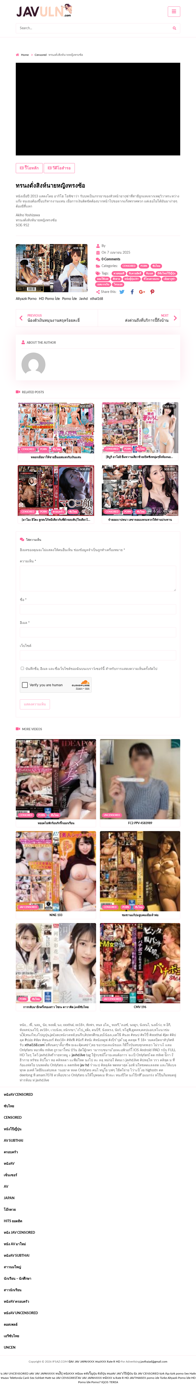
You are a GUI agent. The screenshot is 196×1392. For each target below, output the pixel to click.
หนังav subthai (16, 1255)
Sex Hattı (190, 1373)
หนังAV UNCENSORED (21, 1313)
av (6, 1186)
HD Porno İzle (49, 299)
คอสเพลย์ (10, 1324)
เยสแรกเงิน (103, 284)
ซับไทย (156, 266)
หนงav (5, 1377)
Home (25, 54)
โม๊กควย (10, 1209)
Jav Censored (28, 907)
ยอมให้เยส (102, 279)
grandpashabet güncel (73, 1026)
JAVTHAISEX (138, 1377)
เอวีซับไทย (11, 1336)
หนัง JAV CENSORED (19, 1232)
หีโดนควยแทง (151, 279)
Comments (111, 259)
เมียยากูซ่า (169, 279)
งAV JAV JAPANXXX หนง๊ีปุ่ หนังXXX (51, 1373)
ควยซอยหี (119, 273)
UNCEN (10, 1347)
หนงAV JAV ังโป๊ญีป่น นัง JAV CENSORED (133, 1373)
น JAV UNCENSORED (14, 1373)
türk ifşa (164, 1373)
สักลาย (116, 279)
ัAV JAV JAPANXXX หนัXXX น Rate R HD (103, 1377)
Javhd (83, 299)
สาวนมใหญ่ (12, 1267)
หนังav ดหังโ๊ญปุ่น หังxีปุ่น (90, 1373)
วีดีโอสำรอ (61, 168)
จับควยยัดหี (135, 273)
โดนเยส (118, 284)
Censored (41, 54)
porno (20, 1021)
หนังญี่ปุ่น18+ (132, 279)
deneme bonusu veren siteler (82, 1021)
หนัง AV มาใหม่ (15, 1244)
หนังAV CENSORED (18, 1094)
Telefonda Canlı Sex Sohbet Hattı (30, 1377)
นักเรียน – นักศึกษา (17, 1278)
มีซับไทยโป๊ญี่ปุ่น (166, 273)
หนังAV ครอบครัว (16, 1301)
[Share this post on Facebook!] (132, 292)
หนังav (9, 1163)
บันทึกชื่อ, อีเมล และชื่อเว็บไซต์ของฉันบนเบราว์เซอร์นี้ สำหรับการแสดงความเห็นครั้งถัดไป (91, 669)
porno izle (33, 1021)
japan (9, 1198)
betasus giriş (116, 1021)
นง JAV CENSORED (64, 1377)
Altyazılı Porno (26, 299)
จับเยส (149, 273)
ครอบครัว (58, 512)
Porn (144, 266)
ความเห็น (28, 561)
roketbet (47, 1026)
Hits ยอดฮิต (13, 1221)
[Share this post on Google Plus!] (142, 292)
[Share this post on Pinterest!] (152, 292)
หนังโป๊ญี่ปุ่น (13, 1129)
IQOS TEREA (109, 1382)
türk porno (177, 1373)
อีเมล (25, 623)
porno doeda (50, 1021)
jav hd (84, 1065)
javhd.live (78, 1055)
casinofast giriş (26, 1026)
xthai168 (96, 299)
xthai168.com (35, 1045)
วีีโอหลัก (31, 168)
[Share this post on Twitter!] (122, 292)
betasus (134, 1021)
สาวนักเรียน (13, 1290)
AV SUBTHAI (13, 1140)
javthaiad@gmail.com (154, 1361)
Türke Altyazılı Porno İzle (175, 1377)
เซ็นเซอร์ (10, 1175)
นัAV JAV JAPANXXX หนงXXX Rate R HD (94, 1361)
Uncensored (112, 815)
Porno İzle (69, 299)
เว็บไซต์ (25, 646)
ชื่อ (23, 600)
